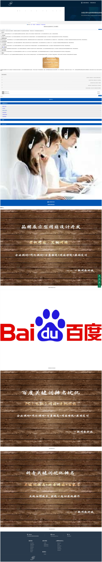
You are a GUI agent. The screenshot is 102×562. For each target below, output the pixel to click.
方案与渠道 (44, 540)
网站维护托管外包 (7, 93)
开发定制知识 (4, 116)
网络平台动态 (4, 106)
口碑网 (3, 119)
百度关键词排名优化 (52, 448)
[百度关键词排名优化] (51, 409)
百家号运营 (31, 550)
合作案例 (55, 10)
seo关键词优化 (34, 10)
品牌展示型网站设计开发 (51, 287)
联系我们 (62, 10)
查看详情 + (98, 93)
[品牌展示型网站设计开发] (51, 248)
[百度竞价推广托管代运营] (51, 328)
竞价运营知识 (4, 112)
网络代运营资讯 (43, 24)
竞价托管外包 (32, 547)
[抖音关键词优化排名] (51, 489)
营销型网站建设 (23, 10)
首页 (19, 10)
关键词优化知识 (4, 114)
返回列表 (100, 29)
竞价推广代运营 (29, 10)
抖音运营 (31, 551)
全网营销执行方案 (40, 10)
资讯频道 (59, 10)
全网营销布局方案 (46, 544)
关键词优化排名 (32, 544)
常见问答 (3, 108)
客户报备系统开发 (50, 10)
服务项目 (45, 10)
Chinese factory (4, 124)
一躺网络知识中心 (38, 24)
